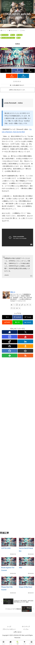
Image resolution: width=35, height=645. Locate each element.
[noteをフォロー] (27, 304)
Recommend (5, 34)
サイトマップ (26, 626)
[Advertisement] (17, 447)
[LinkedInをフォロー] (25, 304)
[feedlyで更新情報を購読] (17, 308)
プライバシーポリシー (9, 629)
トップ (9, 626)
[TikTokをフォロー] (22, 304)
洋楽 (19, 37)
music (13, 34)
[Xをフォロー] (14, 304)
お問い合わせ (17, 632)
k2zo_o (12, 292)
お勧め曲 (20, 34)
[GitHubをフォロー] (11, 308)
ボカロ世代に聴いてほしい (8, 37)
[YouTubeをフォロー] (19, 304)
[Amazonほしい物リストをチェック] (30, 304)
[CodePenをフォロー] (14, 308)
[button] (31, 384)
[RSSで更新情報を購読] (19, 308)
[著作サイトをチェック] (11, 304)
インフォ (25, 629)
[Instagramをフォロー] (17, 304)
